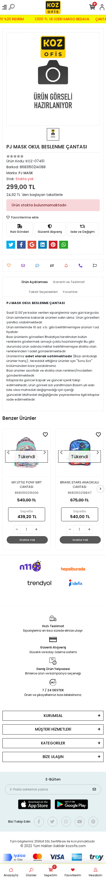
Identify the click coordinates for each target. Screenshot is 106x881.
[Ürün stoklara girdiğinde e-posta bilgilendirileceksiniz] (67, 265)
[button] (8, 452)
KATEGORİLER (53, 743)
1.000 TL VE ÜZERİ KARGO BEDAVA (63, 19)
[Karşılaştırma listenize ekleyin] (53, 265)
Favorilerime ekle (24, 217)
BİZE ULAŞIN (53, 756)
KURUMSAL (53, 715)
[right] (100, 489)
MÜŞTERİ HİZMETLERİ (53, 729)
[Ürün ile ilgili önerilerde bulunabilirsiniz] (96, 265)
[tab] (34, 282)
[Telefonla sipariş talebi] (81, 265)
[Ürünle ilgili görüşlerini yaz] (38, 265)
